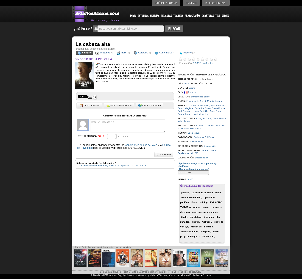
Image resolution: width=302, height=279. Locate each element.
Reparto (189, 52)
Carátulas (208, 16)
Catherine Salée (203, 108)
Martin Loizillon (200, 114)
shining (203, 202)
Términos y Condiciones (169, 275)
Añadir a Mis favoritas (121, 105)
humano (208, 226)
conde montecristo (191, 197)
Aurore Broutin (185, 114)
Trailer (125, 52)
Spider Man (208, 236)
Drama (192, 88)
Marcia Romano (215, 101)
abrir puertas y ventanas (205, 212)
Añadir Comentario (151, 105)
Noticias (154, 16)
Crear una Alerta (91, 105)
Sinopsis (86, 52)
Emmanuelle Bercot (200, 96)
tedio (218, 192)
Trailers (178, 16)
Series (225, 16)
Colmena (207, 222)
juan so (185, 192)
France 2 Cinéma (205, 125)
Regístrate (191, 3)
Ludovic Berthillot (200, 111)
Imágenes (105, 52)
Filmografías (192, 16)
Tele (217, 16)
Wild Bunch (195, 128)
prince (196, 207)
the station (195, 217)
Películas (166, 16)
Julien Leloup (196, 141)
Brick (194, 202)
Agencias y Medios (148, 275)
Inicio (133, 16)
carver (206, 207)
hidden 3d (196, 226)
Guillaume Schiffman (204, 137)
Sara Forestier (217, 105)
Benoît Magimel (185, 108)
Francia (191, 92)
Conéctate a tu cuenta (166, 3)
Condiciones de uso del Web (141, 145)
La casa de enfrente (202, 192)
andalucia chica (189, 231)
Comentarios (167, 52)
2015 (186, 83)
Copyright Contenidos (127, 275)
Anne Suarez (216, 111)
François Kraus (203, 118)
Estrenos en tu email (215, 3)
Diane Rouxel (218, 108)
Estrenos (143, 16)
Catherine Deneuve (199, 105)
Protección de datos (191, 275)
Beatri (184, 217)
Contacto (206, 275)
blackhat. (209, 217)
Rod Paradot (184, 111)
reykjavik (205, 231)
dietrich (196, 222)
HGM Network (109, 275)
